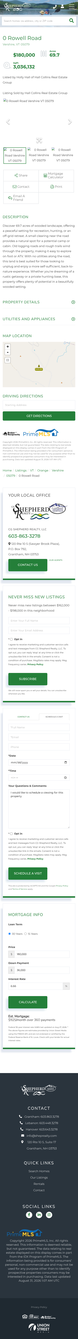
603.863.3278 (55, 7)
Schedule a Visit (54, 717)
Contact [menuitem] (39, 1190)
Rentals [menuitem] (39, 1184)
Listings (20, 470)
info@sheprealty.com (42, 1136)
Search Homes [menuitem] (38, 1171)
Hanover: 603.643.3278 (42, 1129)
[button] (72, 21)
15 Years (33, 933)
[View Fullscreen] (7, 360)
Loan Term (15, 924)
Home (7, 470)
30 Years (17, 933)
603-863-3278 (24, 536)
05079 (10, 476)
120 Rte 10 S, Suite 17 (42, 1145)
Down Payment (18, 963)
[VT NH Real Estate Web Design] (39, 1328)
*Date (12, 755)
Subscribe (28, 679)
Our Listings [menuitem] (39, 1177)
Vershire (58, 470)
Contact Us (28, 565)
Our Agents (55, 560)
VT (32, 470)
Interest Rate (17, 979)
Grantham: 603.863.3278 (41, 1117)
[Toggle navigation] (71, 7)
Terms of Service (19, 889)
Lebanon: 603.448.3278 (41, 1123)
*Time (12, 770)
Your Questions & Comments (27, 785)
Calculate (28, 1002)
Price (11, 947)
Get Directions (39, 416)
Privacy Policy (35, 664)
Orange (42, 470)
